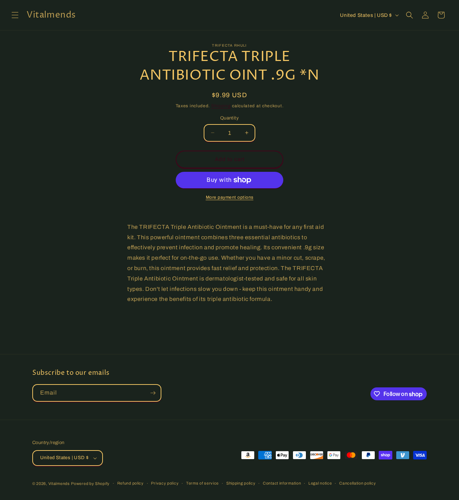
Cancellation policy (357, 483)
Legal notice (320, 483)
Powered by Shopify (90, 483)
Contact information (282, 483)
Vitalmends (59, 483)
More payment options (230, 197)
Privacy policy (165, 483)
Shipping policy (241, 483)
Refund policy (130, 483)
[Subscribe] (153, 393)
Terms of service (202, 483)
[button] (15, 15)
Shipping (221, 105)
